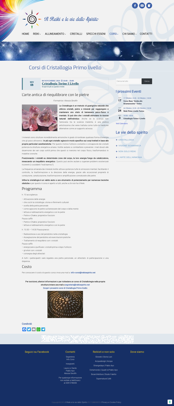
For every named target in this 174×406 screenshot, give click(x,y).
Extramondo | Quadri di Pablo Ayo (104, 370)
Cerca (146, 81)
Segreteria (70, 357)
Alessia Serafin (70, 373)
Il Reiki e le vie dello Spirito (71, 19)
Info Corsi (70, 359)
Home (25, 34)
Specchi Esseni (95, 34)
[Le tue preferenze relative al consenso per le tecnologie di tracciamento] (170, 402)
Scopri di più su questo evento (53, 87)
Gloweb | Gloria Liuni (103, 357)
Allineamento (54, 34)
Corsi (113, 34)
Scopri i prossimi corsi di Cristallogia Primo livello (65, 288)
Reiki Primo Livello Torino (133, 111)
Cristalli (76, 34)
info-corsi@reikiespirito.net (83, 272)
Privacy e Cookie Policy (111, 402)
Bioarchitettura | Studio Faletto (103, 374)
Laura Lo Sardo (70, 368)
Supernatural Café (103, 379)
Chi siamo (129, 34)
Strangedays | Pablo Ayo (104, 365)
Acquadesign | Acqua (103, 361)
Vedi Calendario (122, 123)
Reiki (36, 34)
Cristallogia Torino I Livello (60, 83)
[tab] (134, 140)
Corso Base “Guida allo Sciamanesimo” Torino (132, 102)
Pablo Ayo (70, 371)
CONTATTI (146, 34)
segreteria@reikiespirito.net (77, 285)
